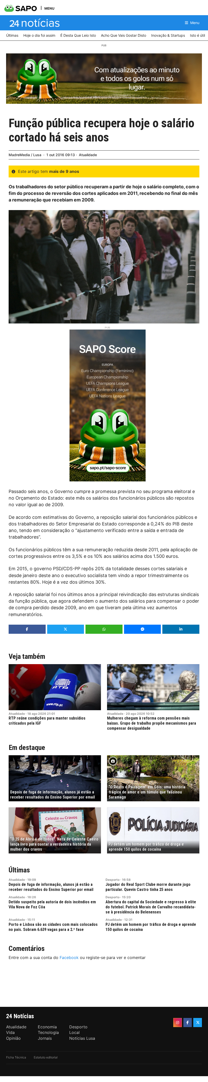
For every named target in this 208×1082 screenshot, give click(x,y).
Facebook (69, 957)
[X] (197, 1022)
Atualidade (88, 155)
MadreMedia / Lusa (25, 155)
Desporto (112, 880)
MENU (49, 8)
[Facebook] (187, 1022)
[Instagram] (177, 1022)
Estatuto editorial (46, 1057)
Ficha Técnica (16, 1057)
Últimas (19, 870)
